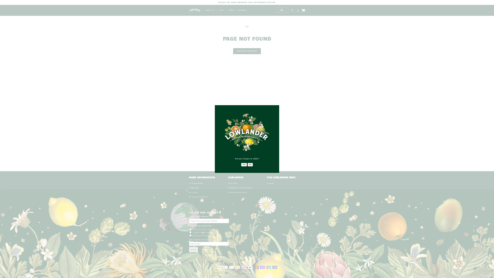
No (250, 164)
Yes (244, 164)
